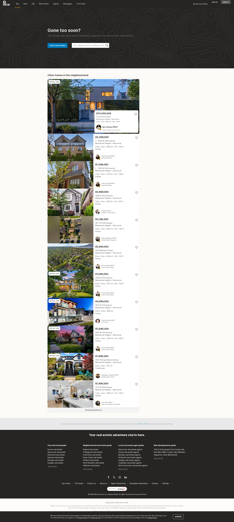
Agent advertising (118, 483)
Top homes (65, 483)
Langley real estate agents (129, 460)
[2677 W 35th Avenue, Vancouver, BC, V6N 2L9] (93, 229)
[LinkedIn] (125, 477)
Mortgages (67, 4)
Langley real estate (55, 463)
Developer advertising (139, 483)
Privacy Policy (83, 518)
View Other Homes (57, 45)
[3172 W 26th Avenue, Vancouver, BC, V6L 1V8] (93, 394)
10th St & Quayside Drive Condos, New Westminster (170, 449)
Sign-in (215, 2)
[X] (114, 477)
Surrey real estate (55, 449)
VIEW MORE (52, 467)
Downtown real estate (92, 455)
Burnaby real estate (55, 460)
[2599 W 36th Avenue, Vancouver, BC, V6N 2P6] (93, 284)
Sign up (226, 2)
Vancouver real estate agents (130, 449)
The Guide (81, 4)
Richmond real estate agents (130, 457)
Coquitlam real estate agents (130, 463)
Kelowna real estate (56, 457)
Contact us (91, 483)
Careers (155, 483)
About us (103, 483)
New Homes (44, 4)
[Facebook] (108, 477)
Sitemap (165, 483)
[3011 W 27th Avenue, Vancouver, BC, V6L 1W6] (93, 311)
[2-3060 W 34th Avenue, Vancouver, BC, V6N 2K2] (93, 175)
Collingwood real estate (92, 452)
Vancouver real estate (56, 452)
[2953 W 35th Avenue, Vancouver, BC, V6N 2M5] (93, 339)
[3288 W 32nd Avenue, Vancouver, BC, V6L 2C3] (93, 202)
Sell (33, 4)
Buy (17, 4)
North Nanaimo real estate (93, 463)
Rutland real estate (90, 449)
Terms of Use (143, 424)
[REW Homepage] (6, 4)
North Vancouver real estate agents (132, 465)
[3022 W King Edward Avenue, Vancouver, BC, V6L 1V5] (93, 366)
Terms (144, 494)
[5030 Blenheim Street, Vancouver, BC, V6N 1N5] (93, 257)
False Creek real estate (92, 457)
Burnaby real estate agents (129, 455)
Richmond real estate (56, 455)
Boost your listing (200, 4)
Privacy (135, 494)
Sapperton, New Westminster (165, 455)
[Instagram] (120, 477)
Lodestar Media (112, 494)
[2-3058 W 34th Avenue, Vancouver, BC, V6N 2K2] (93, 147)
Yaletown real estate (91, 465)
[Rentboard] (121, 489)
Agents (56, 4)
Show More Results (93, 410)
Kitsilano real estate (91, 460)
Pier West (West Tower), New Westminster (170, 452)
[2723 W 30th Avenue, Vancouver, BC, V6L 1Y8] (93, 106)
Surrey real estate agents (128, 452)
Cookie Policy (152, 518)
